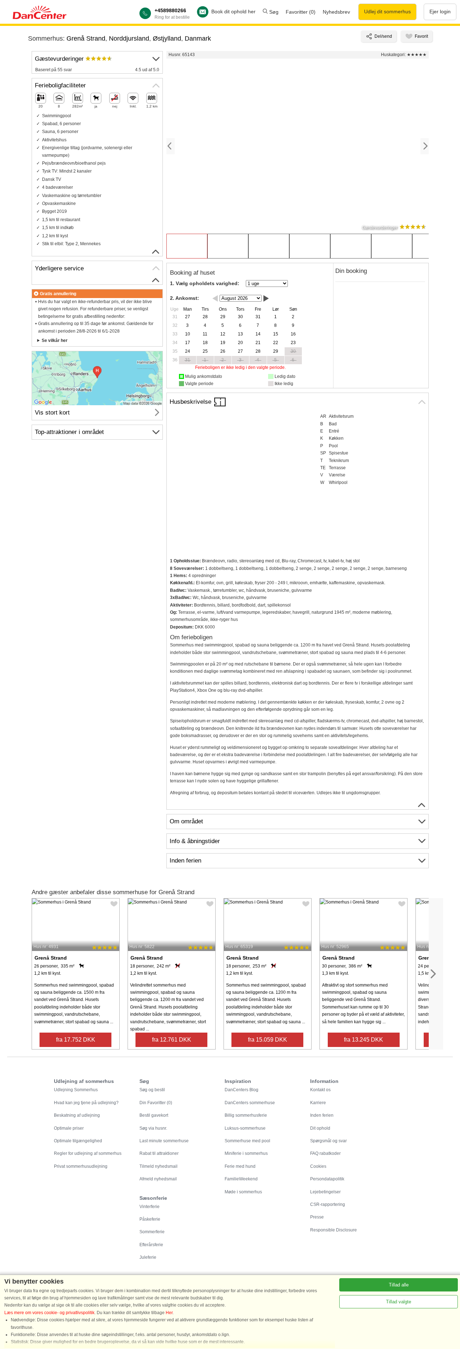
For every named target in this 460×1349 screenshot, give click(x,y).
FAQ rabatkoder (325, 1153)
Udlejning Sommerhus (76, 1089)
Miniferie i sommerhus (246, 1153)
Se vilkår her (55, 340)
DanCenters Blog (241, 1089)
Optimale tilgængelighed (78, 1140)
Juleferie (147, 1257)
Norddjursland (129, 38)
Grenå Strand (85, 38)
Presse (317, 1217)
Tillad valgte (398, 1301)
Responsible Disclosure (333, 1230)
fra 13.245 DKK (363, 1040)
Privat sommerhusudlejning (80, 1166)
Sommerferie (152, 1231)
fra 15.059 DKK (267, 1040)
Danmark (198, 38)
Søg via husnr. (153, 1128)
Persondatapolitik (327, 1178)
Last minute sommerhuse (164, 1140)
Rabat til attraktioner (159, 1153)
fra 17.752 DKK (75, 1040)
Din (155, 1102)
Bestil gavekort (153, 1115)
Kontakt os (320, 1089)
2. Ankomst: (184, 298)
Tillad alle (399, 1285)
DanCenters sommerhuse (250, 1102)
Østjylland (167, 38)
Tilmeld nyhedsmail (158, 1166)
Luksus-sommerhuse (245, 1128)
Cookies (318, 1166)
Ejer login (440, 11)
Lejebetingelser (325, 1191)
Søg (273, 12)
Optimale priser (69, 1128)
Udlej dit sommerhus (387, 11)
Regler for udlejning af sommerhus (87, 1153)
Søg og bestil (152, 1089)
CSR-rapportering (327, 1204)
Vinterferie (149, 1206)
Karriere (318, 1102)
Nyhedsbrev (336, 12)
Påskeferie (149, 1219)
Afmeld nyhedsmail (158, 1178)
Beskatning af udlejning (77, 1115)
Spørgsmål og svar (328, 1140)
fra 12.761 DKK (171, 1040)
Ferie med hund (240, 1166)
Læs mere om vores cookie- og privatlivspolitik (49, 1312)
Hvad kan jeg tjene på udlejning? (86, 1102)
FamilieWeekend (241, 1178)
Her (169, 1312)
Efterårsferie (151, 1244)
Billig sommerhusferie (246, 1115)
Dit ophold (320, 1128)
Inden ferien (322, 1115)
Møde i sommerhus (243, 1191)
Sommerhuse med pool (247, 1140)
